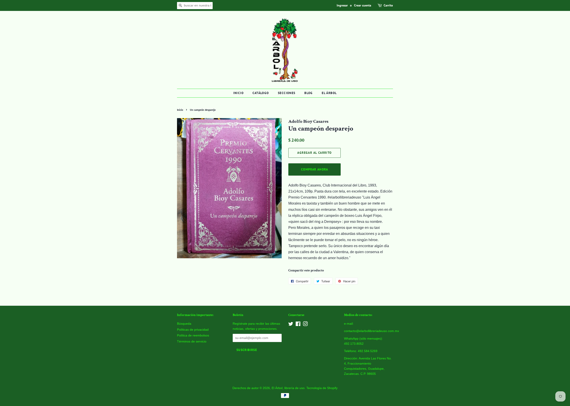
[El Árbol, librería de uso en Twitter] (290, 324)
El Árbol (329, 93)
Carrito (388, 5)
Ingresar (342, 5)
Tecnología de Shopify (322, 388)
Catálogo (260, 93)
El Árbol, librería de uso (288, 388)
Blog (308, 93)
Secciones (286, 93)
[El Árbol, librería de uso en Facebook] (298, 324)
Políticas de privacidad (193, 329)
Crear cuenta (362, 5)
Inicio (238, 93)
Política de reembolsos (193, 335)
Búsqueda (184, 323)
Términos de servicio (191, 341)
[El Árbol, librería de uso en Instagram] (305, 324)
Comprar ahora (314, 169)
